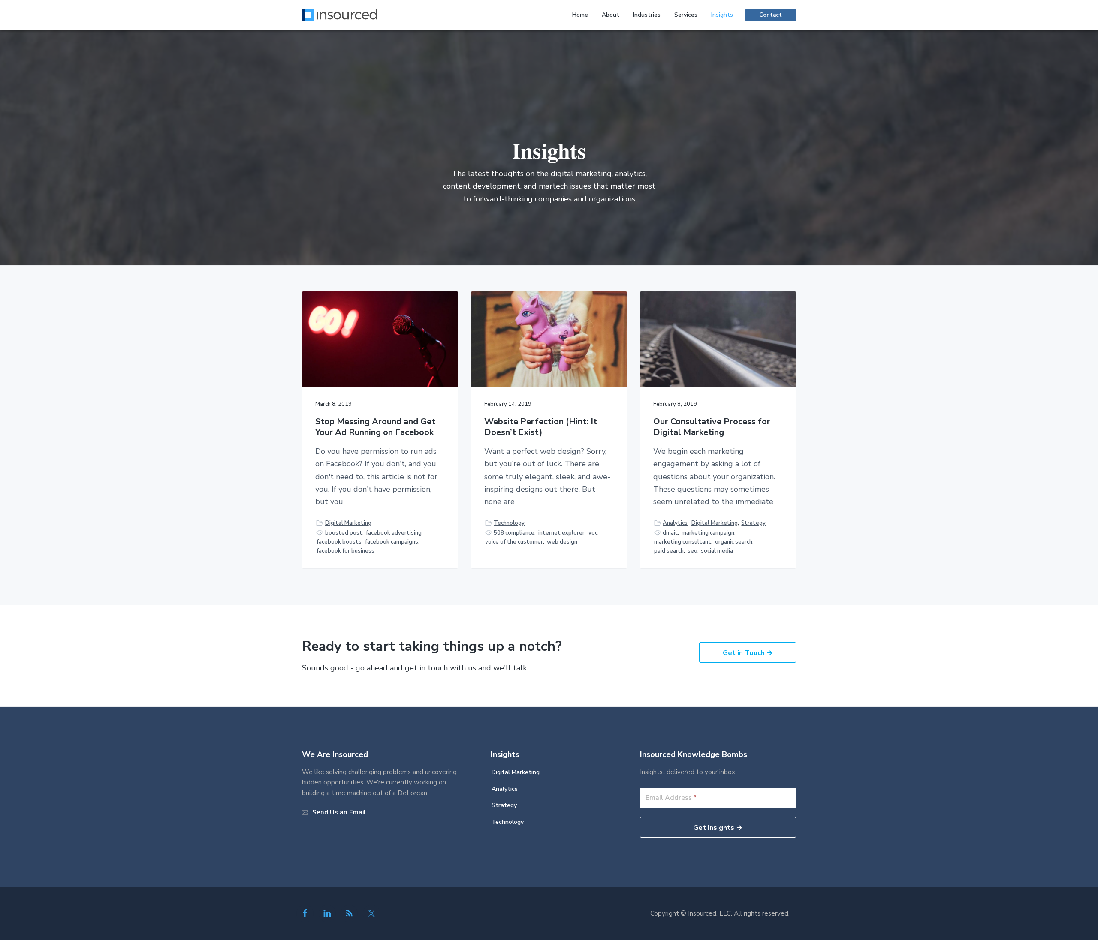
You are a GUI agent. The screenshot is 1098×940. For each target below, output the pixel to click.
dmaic (670, 533)
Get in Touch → (748, 653)
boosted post (343, 533)
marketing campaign (708, 533)
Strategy (753, 523)
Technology (509, 523)
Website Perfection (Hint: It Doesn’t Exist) (540, 427)
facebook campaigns (391, 542)
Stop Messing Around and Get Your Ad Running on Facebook (375, 427)
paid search (669, 551)
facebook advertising (394, 533)
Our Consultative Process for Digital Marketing (711, 427)
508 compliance (514, 533)
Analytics (675, 523)
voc (592, 533)
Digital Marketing (348, 523)
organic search (733, 542)
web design (562, 542)
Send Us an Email (339, 812)
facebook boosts (339, 542)
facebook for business (345, 551)
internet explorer (561, 533)
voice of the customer (514, 542)
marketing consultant (682, 542)
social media (717, 551)
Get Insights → (717, 827)
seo (692, 551)
